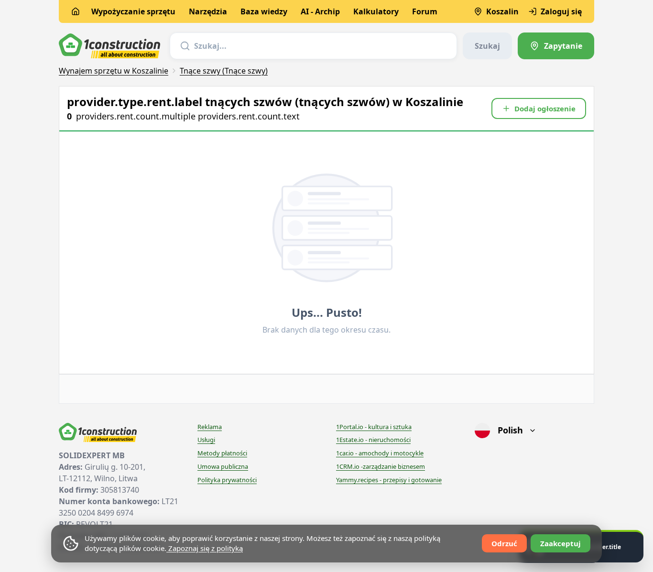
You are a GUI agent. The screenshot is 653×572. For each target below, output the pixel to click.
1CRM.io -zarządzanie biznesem (380, 466)
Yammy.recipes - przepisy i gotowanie (389, 479)
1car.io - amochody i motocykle (380, 453)
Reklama (209, 426)
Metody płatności (222, 453)
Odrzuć (504, 543)
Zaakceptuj (560, 543)
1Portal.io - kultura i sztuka (374, 426)
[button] (538, 108)
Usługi (206, 439)
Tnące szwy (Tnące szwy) (224, 70)
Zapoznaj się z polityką (204, 548)
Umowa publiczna (222, 466)
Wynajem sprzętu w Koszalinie (113, 70)
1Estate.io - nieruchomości (373, 439)
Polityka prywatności (227, 479)
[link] (556, 45)
